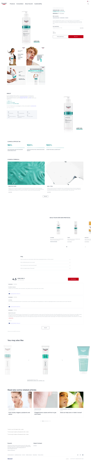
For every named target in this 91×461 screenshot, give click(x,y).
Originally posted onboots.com (15, 293)
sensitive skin (33, 105)
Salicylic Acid (22, 97)
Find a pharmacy (60, 36)
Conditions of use (18, 454)
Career (67, 458)
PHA (30, 97)
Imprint (23, 454)
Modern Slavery (29, 454)
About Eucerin (29, 3)
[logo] (4, 4)
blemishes (13, 102)
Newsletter (35, 454)
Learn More (81, 27)
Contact (35, 445)
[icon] (77, 455)
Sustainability (38, 3)
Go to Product (69, 241)
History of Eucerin (11, 450)
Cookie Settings (11, 454)
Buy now (76, 36)
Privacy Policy (40, 454)
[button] (45, 259)
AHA (26, 97)
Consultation (19, 3)
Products (12, 3)
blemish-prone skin (24, 96)
